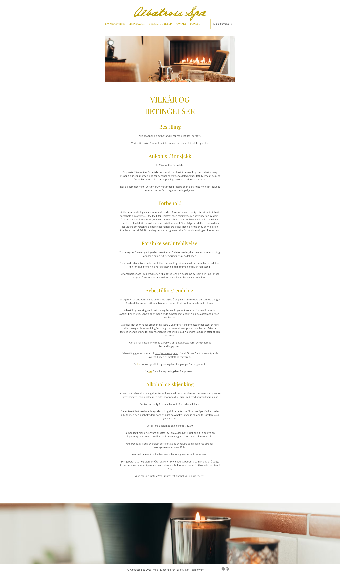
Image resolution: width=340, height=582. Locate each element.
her (150, 371)
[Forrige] (14, 533)
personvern (198, 569)
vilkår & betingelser (164, 569)
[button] (115, 24)
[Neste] (325, 533)
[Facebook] (223, 569)
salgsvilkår (183, 569)
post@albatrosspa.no (166, 353)
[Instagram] (227, 569)
